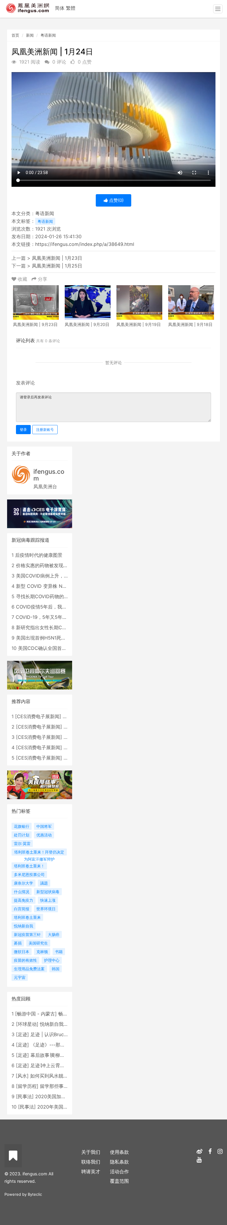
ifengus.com (48, 475)
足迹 (22, 1034)
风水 (22, 1076)
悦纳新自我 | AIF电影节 (64, 1024)
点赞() (116, 200)
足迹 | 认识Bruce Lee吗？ (57, 1034)
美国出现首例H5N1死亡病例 (45, 638)
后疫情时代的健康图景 (38, 555)
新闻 (30, 35)
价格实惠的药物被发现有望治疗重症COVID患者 (66, 565)
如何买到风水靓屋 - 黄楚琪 (58, 1076)
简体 (59, 8)
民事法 (25, 1096)
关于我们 (90, 1152)
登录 (23, 429)
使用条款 (119, 1152)
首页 (15, 35)
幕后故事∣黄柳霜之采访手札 (59, 1055)
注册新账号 (45, 429)
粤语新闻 (48, 35)
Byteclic (35, 1194)
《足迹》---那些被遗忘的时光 (61, 1045)
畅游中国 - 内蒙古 (36, 1014)
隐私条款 (119, 1162)
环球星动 (27, 1024)
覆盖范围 (119, 1181)
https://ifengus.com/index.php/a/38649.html (84, 244)
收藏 (22, 279)
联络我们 (90, 1162)
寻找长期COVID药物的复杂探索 (49, 596)
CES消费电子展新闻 (38, 716)
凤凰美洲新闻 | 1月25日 (57, 266)
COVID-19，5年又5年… (41, 617)
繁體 (70, 8)
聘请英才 (90, 1171)
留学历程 (27, 1086)
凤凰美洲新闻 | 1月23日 (57, 258)
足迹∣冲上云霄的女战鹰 (54, 1065)
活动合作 (119, 1171)
